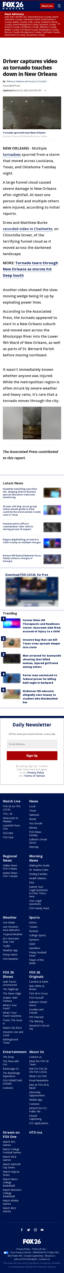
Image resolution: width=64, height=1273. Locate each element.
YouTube (8, 833)
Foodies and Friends (36, 1011)
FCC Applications (38, 1123)
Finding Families (38, 874)
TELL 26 (7, 813)
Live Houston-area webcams (11, 928)
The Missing (36, 1021)
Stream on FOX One (11, 1134)
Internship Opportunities (37, 1093)
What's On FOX (38, 1076)
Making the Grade (39, 865)
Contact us (35, 1057)
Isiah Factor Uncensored (10, 983)
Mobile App (35, 1099)
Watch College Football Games (12, 1151)
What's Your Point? (10, 1006)
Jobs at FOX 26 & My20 (39, 1086)
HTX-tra (35, 1132)
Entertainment (15, 1052)
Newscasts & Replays (10, 819)
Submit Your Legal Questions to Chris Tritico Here (38, 891)
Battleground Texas (10, 1041)
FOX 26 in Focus (38, 993)
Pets (31, 882)
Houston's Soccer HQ (39, 1027)
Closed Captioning (35, 1117)
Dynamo (34, 939)
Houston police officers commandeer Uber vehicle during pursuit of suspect (18, 526)
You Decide (35, 823)
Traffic (6, 946)
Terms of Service (34, 775)
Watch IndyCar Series (11, 1173)
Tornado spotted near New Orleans (24, 132)
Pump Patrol (10, 954)
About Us (36, 1052)
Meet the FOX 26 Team (39, 1062)
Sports (34, 917)
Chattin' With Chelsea (10, 999)
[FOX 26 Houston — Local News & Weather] (13, 5)
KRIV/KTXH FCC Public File (38, 1109)
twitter (28, 1230)
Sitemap (34, 847)
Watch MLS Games (9, 1209)
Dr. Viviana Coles (38, 869)
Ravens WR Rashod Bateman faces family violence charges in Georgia (22, 558)
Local (32, 806)
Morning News (36, 858)
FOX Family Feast (39, 908)
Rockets (33, 931)
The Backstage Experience (11, 1074)
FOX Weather (10, 958)
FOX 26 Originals (36, 974)
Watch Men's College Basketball (10, 1182)
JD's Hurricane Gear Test (11, 940)
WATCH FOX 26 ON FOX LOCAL (38, 1070)
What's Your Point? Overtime (12, 1014)
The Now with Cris (11, 1062)
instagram (35, 1230)
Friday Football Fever (37, 954)
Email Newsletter (39, 1080)
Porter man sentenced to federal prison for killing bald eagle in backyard (40, 678)
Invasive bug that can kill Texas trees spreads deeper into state (41, 643)
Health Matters (37, 878)
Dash (32, 944)
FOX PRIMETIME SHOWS (12, 1082)
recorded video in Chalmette (27, 228)
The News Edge (12, 993)
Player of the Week (36, 961)
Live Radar (9, 922)
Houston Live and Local (13, 1033)
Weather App (10, 950)
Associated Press (11, 85)
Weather (10, 917)
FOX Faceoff (36, 997)
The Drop (8, 1057)
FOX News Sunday (35, 833)
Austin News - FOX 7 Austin (11, 874)
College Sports (37, 935)
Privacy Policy (36, 772)
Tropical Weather (13, 934)
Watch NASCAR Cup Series (12, 1165)
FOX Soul (8, 837)
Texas (32, 810)
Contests (8, 1088)
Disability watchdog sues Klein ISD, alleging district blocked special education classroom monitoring (20, 493)
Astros (33, 922)
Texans (33, 926)
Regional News (10, 858)
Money (33, 827)
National (34, 814)
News (33, 801)
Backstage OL (11, 1068)
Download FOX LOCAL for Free (26, 575)
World (32, 819)
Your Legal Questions (35, 902)
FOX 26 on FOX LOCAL (11, 808)
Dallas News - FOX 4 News (11, 867)
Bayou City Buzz (12, 1027)
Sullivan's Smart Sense (38, 841)
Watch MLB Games (9, 1158)
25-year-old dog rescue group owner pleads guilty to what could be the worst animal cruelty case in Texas (22, 510)
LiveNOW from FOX (11, 827)
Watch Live (47, 6)
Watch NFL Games (9, 1143)
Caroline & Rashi (38, 981)
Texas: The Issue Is (12, 1021)
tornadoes (12, 154)
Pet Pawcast (36, 1017)
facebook (22, 1230)
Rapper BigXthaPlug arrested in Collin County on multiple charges (22, 541)
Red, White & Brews (36, 987)
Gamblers (34, 948)
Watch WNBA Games (10, 1202)
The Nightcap (10, 989)
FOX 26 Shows (8, 974)
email (42, 1230)
